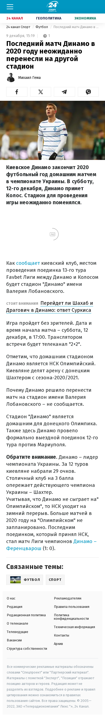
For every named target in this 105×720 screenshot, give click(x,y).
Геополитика (48, 18)
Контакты (61, 635)
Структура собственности (27, 649)
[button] (16, 92)
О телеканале (17, 623)
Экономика (85, 18)
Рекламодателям (67, 598)
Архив (58, 644)
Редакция (14, 607)
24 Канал (14, 18)
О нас (11, 598)
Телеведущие (17, 632)
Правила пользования (71, 607)
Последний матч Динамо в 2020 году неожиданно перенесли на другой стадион (76, 27)
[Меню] (10, 6)
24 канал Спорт (18, 27)
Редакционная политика (26, 615)
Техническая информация (74, 627)
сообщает (28, 263)
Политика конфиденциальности (71, 617)
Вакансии (14, 640)
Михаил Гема (29, 77)
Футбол (42, 27)
